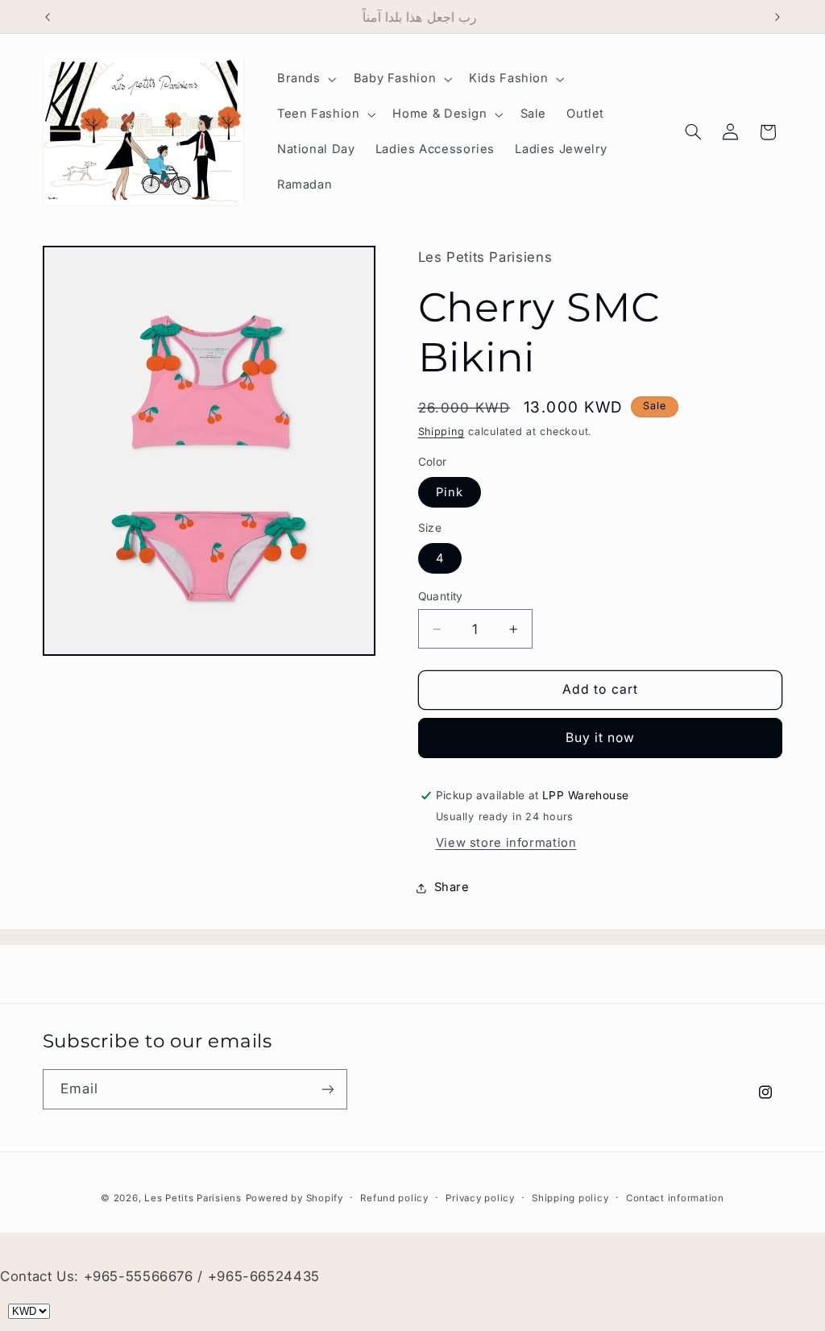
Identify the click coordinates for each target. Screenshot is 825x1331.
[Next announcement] (777, 17)
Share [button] (452, 887)
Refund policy (394, 1198)
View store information (506, 843)
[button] (305, 79)
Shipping (441, 431)
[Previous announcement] (47, 17)
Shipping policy (570, 1198)
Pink (449, 492)
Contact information (675, 1198)
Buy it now (601, 737)
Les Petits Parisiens (193, 1198)
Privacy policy (480, 1198)
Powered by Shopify (294, 1198)
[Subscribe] (327, 1089)
